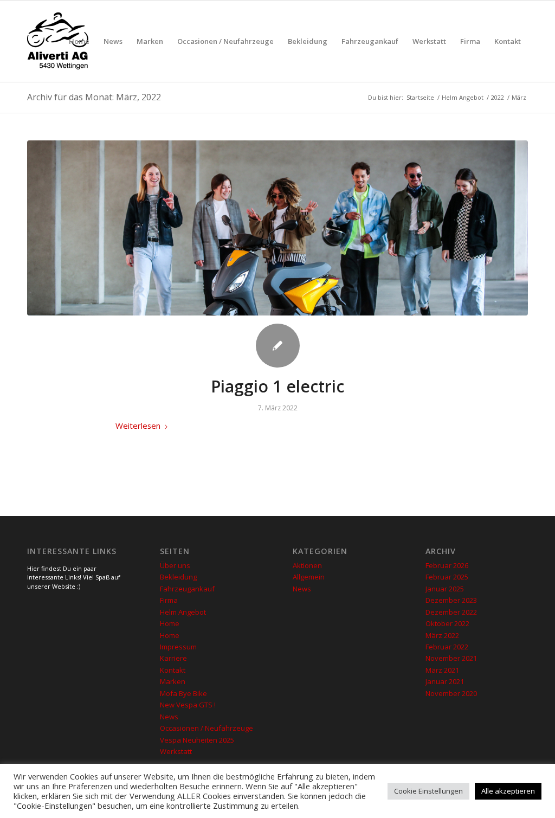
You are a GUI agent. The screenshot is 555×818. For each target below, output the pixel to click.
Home (169, 623)
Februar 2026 (446, 565)
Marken (172, 681)
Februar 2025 (446, 577)
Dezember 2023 (451, 600)
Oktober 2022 (447, 623)
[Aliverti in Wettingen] (57, 41)
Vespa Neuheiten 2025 (197, 740)
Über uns (175, 565)
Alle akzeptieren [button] (508, 791)
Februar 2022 (446, 647)
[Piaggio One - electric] (277, 227)
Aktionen (307, 565)
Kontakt (172, 670)
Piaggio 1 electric (277, 386)
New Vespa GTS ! (188, 705)
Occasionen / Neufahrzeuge (206, 728)
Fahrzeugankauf (187, 589)
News (169, 717)
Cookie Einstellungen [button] (428, 791)
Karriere (173, 658)
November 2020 (451, 693)
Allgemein (309, 577)
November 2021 (451, 658)
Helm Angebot (183, 612)
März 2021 (442, 670)
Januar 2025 (444, 589)
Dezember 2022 (451, 612)
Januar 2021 (444, 681)
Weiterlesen (137, 425)
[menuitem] (79, 41)
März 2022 (442, 635)
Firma (169, 600)
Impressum (178, 647)
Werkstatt (176, 751)
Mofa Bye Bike (183, 693)
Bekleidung (178, 577)
